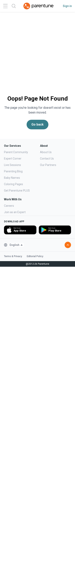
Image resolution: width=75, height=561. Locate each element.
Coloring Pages (13, 184)
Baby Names (12, 177)
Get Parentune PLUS (17, 190)
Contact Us (47, 158)
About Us (46, 152)
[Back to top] (68, 245)
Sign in (67, 6)
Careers (9, 205)
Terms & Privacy (13, 256)
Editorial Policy (35, 256)
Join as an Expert (15, 212)
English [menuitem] (14, 245)
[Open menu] (5, 6)
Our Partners (48, 165)
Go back (37, 124)
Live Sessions (12, 165)
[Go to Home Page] (38, 6)
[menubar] (16, 245)
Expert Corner (12, 158)
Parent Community (16, 152)
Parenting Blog (13, 171)
